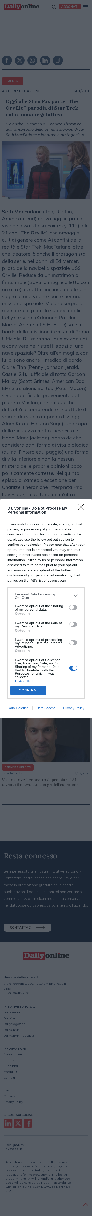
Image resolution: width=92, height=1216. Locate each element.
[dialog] (46, 608)
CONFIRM (28, 690)
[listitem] (46, 596)
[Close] (82, 508)
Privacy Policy (73, 708)
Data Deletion (18, 708)
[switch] (73, 607)
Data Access (45, 708)
